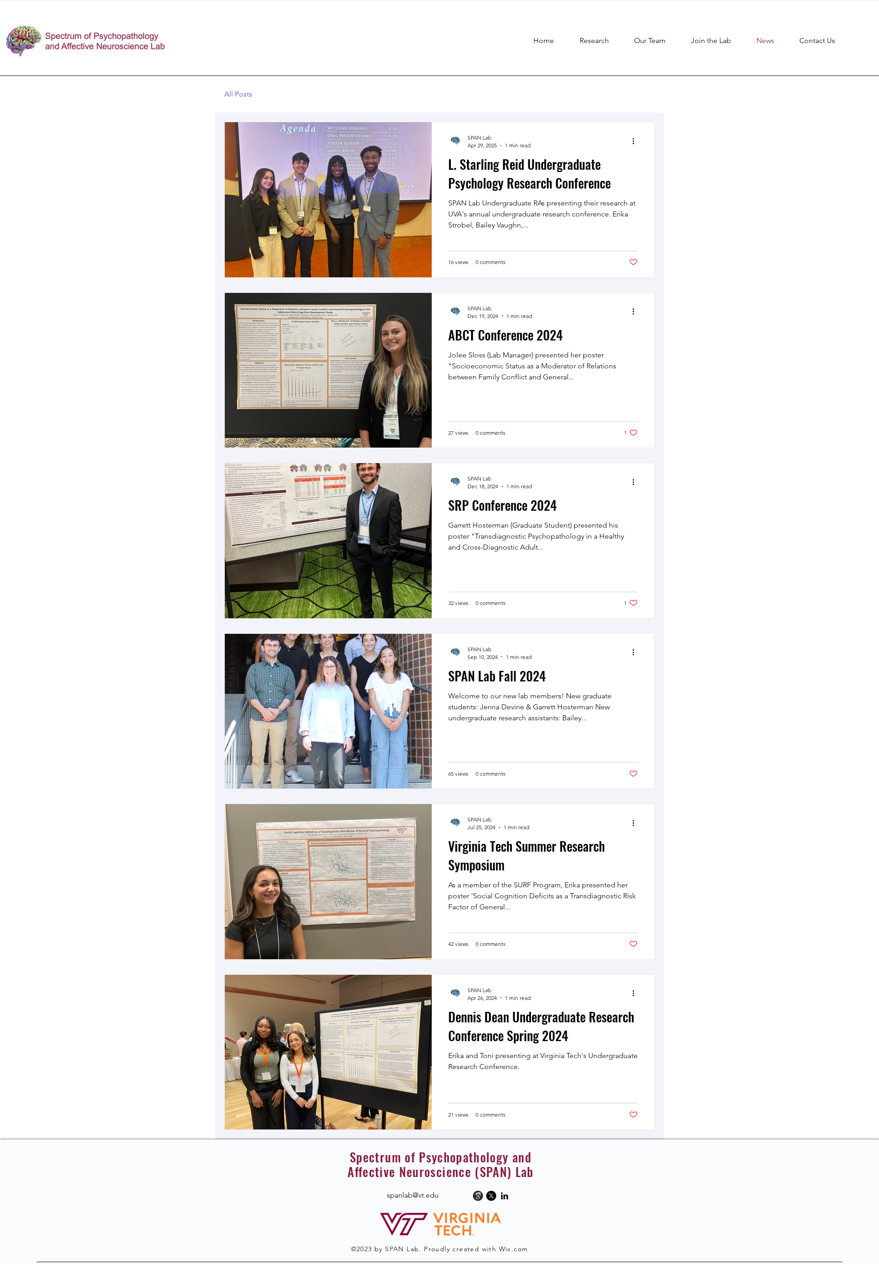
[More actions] (636, 140)
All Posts (238, 94)
